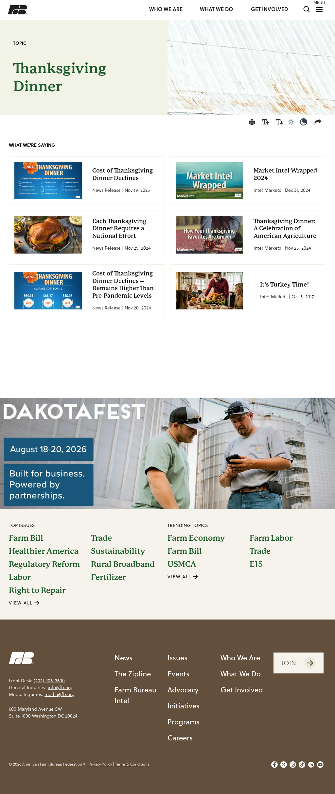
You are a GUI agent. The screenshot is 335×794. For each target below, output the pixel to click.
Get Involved (241, 690)
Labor (19, 577)
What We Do (240, 674)
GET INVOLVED (269, 10)
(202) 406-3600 (49, 680)
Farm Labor (271, 538)
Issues (177, 658)
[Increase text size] (265, 121)
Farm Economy (196, 538)
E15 (256, 564)
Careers (180, 738)
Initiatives (184, 706)
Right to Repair (37, 590)
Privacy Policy (100, 764)
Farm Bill (26, 538)
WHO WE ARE (166, 10)
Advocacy (183, 690)
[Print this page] (252, 121)
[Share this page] (319, 121)
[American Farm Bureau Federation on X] (283, 764)
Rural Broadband (123, 564)
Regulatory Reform (44, 564)
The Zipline (133, 674)
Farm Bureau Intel (135, 695)
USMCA (182, 564)
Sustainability (118, 551)
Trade (101, 538)
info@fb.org (60, 687)
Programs (184, 722)
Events (178, 674)
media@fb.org (59, 694)
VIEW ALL (21, 603)
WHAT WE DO (216, 10)
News (123, 658)
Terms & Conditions (132, 764)
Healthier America (44, 551)
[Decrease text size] (279, 121)
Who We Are (240, 658)
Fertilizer (108, 577)
